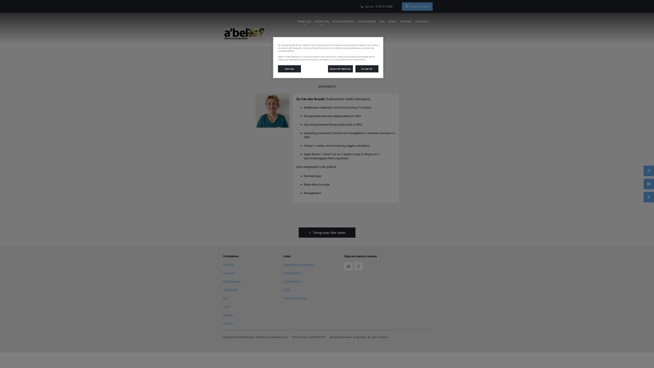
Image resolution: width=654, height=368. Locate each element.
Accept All (367, 68)
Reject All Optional (340, 68)
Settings (289, 68)
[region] (328, 57)
